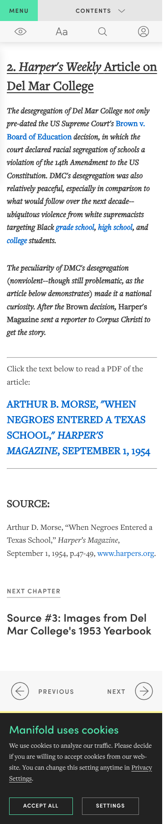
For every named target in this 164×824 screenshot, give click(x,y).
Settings (110, 805)
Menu (19, 10)
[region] (82, 308)
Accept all (41, 805)
